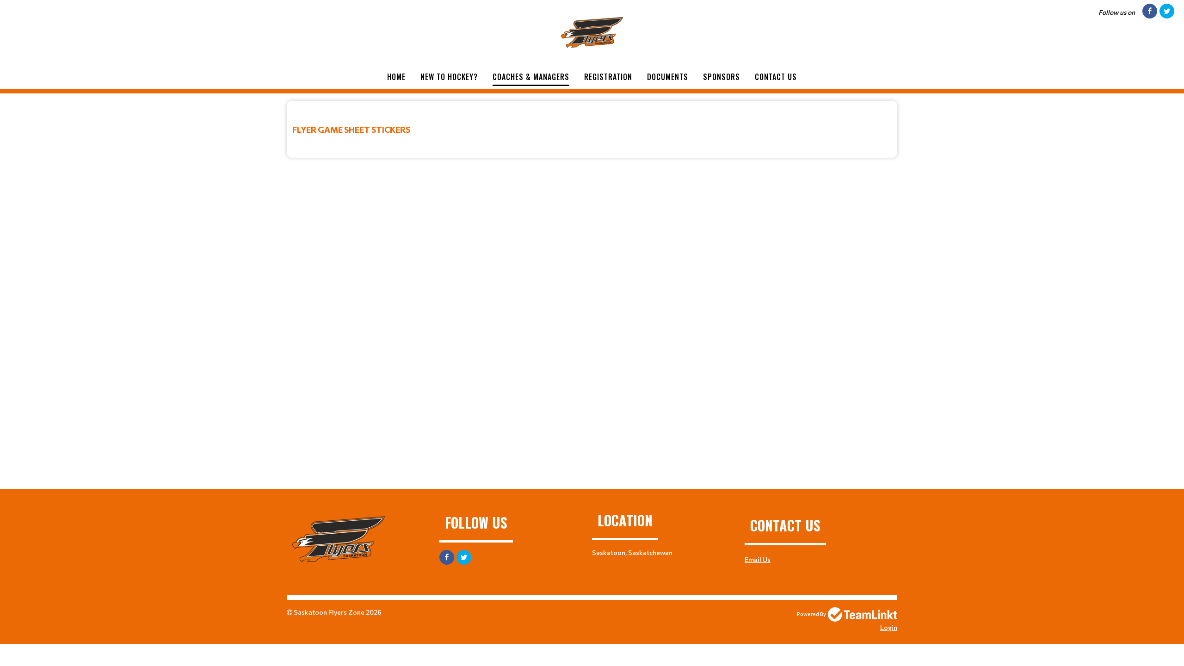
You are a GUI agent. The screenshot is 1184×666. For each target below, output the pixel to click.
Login (888, 627)
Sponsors (721, 76)
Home (396, 76)
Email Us (758, 559)
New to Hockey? (449, 76)
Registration (608, 76)
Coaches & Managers (531, 76)
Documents (667, 76)
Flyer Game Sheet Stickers (351, 129)
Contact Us (776, 76)
